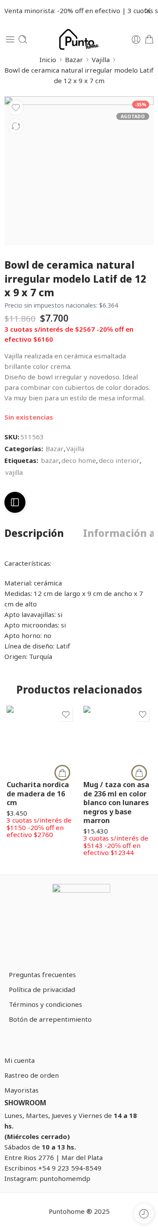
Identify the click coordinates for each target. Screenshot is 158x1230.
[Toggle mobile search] (23, 39)
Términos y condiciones (45, 1004)
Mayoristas (21, 1090)
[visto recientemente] (144, 1213)
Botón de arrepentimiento (50, 1019)
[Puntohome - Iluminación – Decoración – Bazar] (79, 39)
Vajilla (101, 59)
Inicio (48, 59)
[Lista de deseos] (16, 108)
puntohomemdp (65, 1178)
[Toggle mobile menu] (10, 39)
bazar (50, 460)
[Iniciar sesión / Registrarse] (136, 39)
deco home (78, 460)
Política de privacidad (42, 989)
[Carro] (149, 39)
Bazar (74, 59)
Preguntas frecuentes (42, 974)
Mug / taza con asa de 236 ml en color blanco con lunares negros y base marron (116, 802)
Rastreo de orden (31, 1075)
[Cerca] (148, 11)
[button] (62, 773)
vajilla (14, 472)
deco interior (119, 460)
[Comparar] (16, 126)
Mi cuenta (19, 1060)
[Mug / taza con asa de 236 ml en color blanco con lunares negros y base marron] (117, 740)
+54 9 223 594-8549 (69, 1167)
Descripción (34, 534)
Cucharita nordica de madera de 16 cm (38, 793)
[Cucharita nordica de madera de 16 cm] (41, 740)
